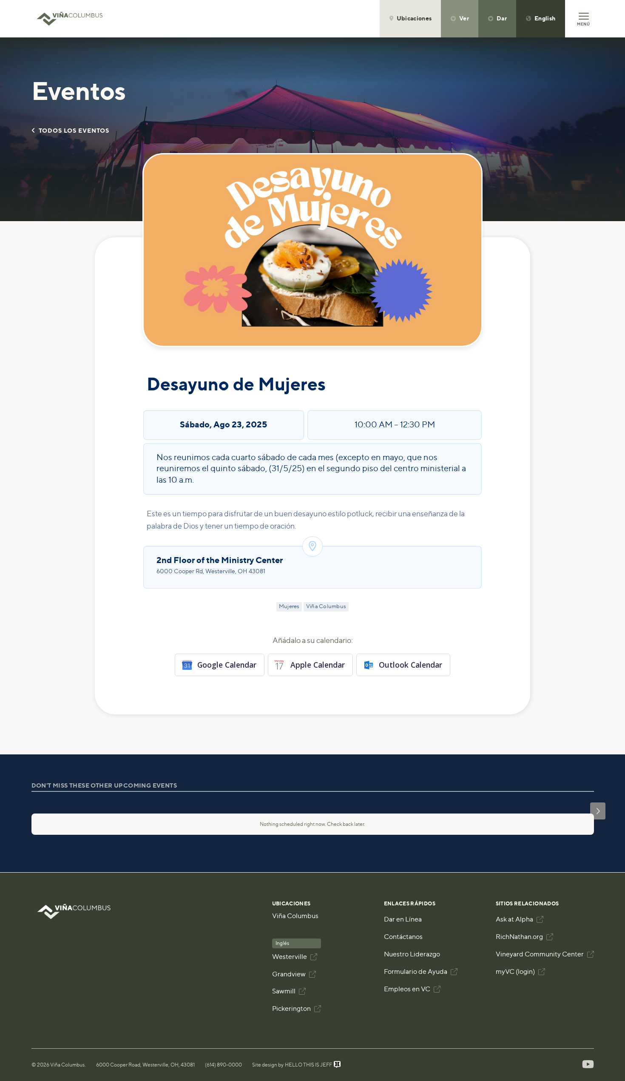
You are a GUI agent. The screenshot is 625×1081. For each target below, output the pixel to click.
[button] (410, 18)
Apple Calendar (317, 665)
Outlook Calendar (410, 665)
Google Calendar (226, 665)
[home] (73, 18)
